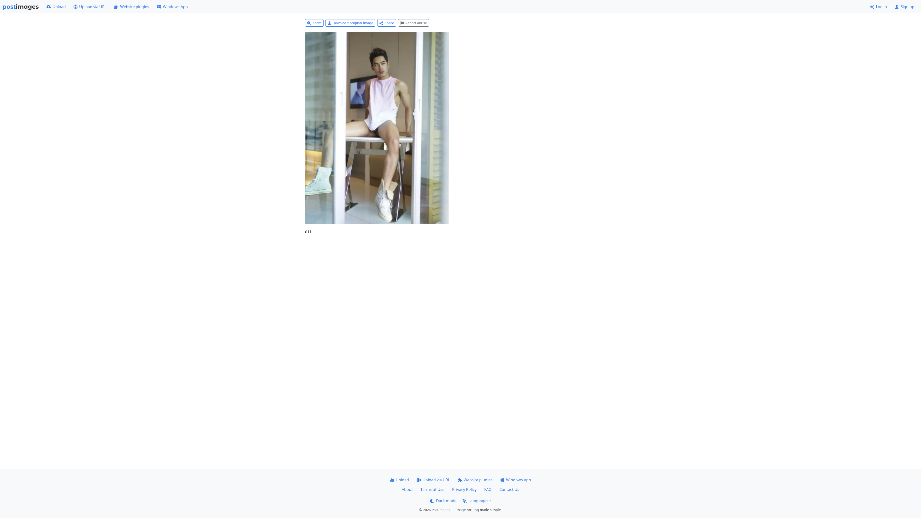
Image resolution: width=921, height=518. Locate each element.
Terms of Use (432, 489)
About (407, 489)
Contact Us (509, 489)
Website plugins (134, 6)
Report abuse (416, 23)
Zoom (317, 23)
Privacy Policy (464, 489)
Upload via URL (92, 6)
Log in (881, 6)
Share (389, 23)
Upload (59, 6)
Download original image (353, 23)
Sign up (907, 6)
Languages (478, 500)
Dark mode (446, 500)
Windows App (175, 6)
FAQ (488, 489)
